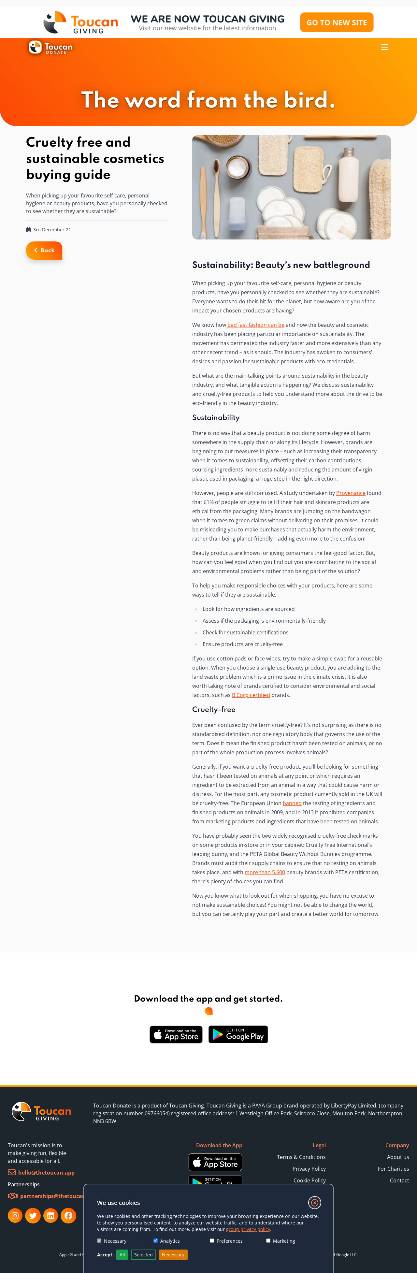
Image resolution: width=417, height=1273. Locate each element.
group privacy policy (248, 1229)
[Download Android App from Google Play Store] (238, 1034)
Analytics (170, 1241)
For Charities (393, 1168)
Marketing (284, 1241)
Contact (399, 1180)
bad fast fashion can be (255, 324)
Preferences (230, 1241)
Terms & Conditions (301, 1157)
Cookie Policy (310, 1180)
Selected (143, 1254)
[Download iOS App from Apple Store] (176, 1034)
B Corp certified (251, 695)
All (122, 1254)
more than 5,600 (265, 872)
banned (292, 803)
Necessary (115, 1241)
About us (398, 1157)
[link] (42, 1113)
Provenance (351, 493)
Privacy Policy (309, 1168)
